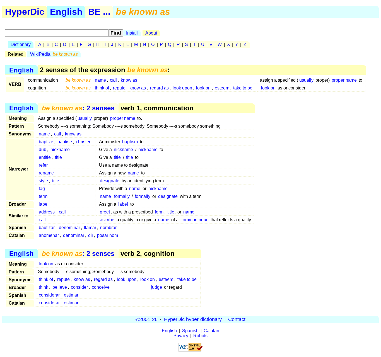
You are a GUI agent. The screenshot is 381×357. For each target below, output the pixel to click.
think (43, 287)
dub (42, 149)
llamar (90, 227)
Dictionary (21, 44)
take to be (242, 88)
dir (90, 235)
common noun (194, 219)
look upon (182, 88)
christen (83, 141)
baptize (46, 141)
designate (109, 180)
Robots (200, 335)
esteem (222, 88)
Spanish (190, 330)
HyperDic (24, 12)
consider (79, 287)
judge (156, 287)
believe (59, 287)
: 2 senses (78, 108)
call (113, 80)
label (44, 204)
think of (102, 88)
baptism (130, 141)
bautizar (47, 227)
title (58, 157)
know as (129, 80)
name (100, 80)
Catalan (211, 330)
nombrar (108, 227)
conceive (101, 287)
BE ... (99, 12)
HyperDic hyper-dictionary (193, 319)
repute (119, 88)
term (43, 196)
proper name (344, 80)
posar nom (107, 235)
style (43, 180)
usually (306, 80)
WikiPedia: (54, 54)
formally (122, 196)
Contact (236, 319)
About (151, 33)
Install (132, 33)
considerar (49, 295)
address (47, 212)
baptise (64, 141)
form (159, 212)
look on (203, 88)
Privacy (180, 335)
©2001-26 (147, 319)
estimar (71, 295)
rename (46, 173)
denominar (69, 227)
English (66, 12)
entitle (45, 157)
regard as (159, 88)
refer (43, 165)
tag (42, 188)
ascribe (107, 219)
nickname (60, 149)
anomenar (49, 235)
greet (105, 212)
